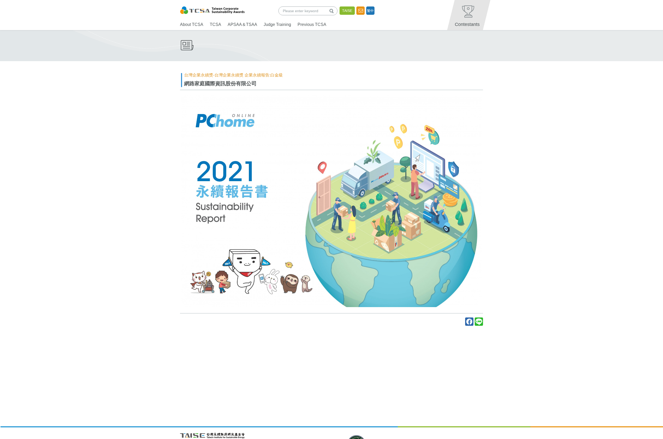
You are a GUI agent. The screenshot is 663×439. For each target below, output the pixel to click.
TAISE (347, 11)
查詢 (332, 11)
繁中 (370, 11)
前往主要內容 (16, 3)
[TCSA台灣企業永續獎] (212, 9)
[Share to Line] (479, 321)
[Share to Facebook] (469, 321)
